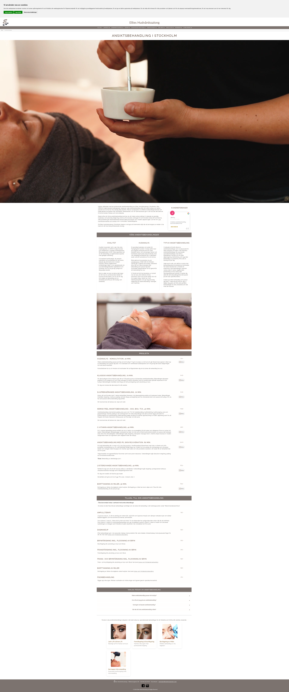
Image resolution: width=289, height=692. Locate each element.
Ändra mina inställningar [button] (30, 12)
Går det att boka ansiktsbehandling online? (144, 609)
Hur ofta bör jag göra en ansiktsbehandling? (144, 600)
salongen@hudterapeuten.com (168, 681)
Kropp (127, 27)
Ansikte (106, 27)
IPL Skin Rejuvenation (124, 445)
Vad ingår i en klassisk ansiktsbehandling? (144, 605)
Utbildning (187, 27)
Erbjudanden (151, 27)
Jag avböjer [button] (18, 12)
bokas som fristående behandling (118, 534)
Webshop (178, 27)
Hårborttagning (116, 27)
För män (160, 27)
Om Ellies (169, 27)
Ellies (100, 27)
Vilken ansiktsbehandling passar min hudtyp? (144, 595)
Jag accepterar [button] (8, 12)
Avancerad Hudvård (137, 27)
